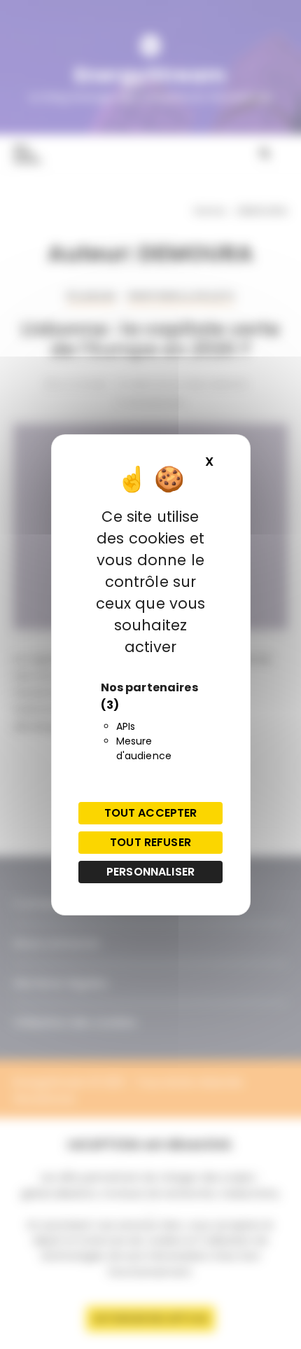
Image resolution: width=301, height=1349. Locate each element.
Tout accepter (150, 813)
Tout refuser (150, 842)
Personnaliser (150, 872)
